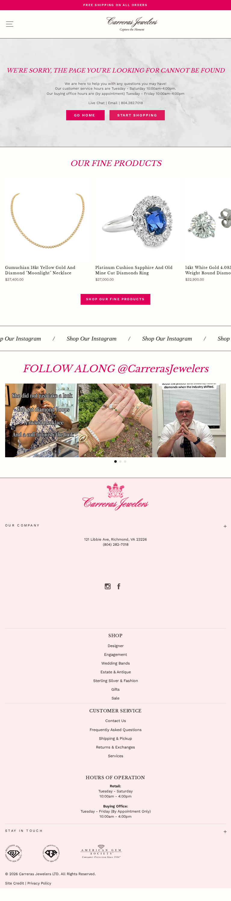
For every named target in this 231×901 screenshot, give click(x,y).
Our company (22, 525)
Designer (116, 645)
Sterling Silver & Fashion (115, 680)
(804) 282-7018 (115, 544)
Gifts (115, 689)
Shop (115, 635)
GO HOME (85, 115)
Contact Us (115, 720)
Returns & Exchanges (115, 747)
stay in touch (24, 831)
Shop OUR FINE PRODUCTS (115, 299)
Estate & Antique (115, 672)
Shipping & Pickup (115, 738)
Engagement (115, 654)
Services (115, 756)
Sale (115, 698)
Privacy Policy (39, 883)
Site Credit (14, 883)
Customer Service (115, 711)
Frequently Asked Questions (116, 729)
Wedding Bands (115, 663)
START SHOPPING (137, 115)
